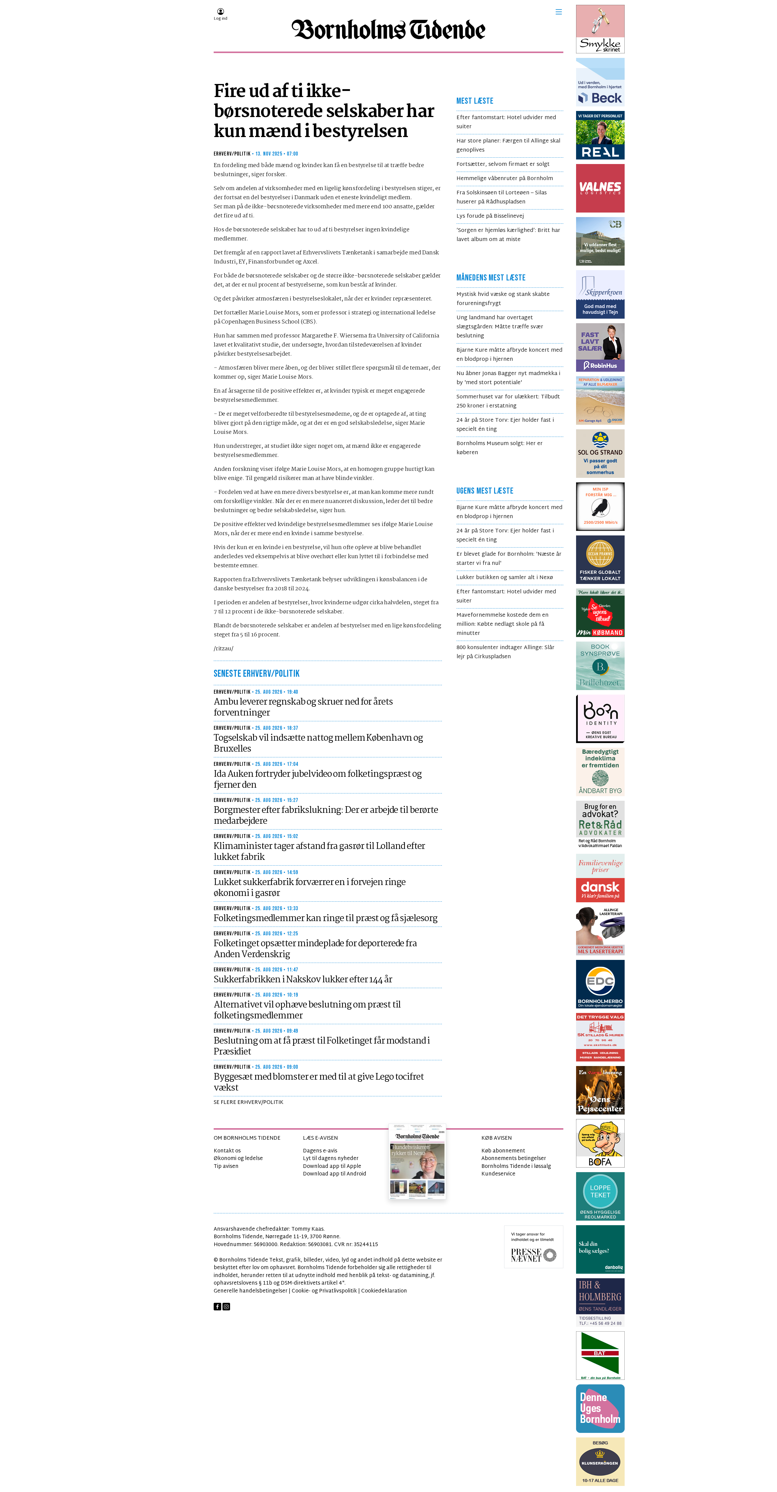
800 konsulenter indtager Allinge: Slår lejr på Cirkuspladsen (505, 652)
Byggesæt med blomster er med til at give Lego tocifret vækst (319, 1082)
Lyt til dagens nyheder (330, 1158)
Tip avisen (226, 1166)
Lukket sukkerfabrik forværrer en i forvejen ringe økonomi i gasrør (309, 888)
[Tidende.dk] (388, 29)
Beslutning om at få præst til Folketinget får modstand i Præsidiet (322, 1046)
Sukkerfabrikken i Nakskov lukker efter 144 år (303, 980)
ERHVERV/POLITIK (232, 154)
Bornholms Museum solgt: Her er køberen (499, 448)
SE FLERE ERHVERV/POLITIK (248, 1102)
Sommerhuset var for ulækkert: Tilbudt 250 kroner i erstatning (508, 401)
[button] (558, 11)
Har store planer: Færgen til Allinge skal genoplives (508, 145)
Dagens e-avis (320, 1151)
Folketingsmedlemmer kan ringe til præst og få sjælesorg (325, 918)
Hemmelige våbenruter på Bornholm (504, 179)
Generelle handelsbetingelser (250, 1291)
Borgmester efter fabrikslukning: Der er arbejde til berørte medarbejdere (326, 816)
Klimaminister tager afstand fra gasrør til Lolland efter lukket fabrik (319, 852)
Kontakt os (227, 1151)
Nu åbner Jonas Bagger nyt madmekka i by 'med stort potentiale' (508, 378)
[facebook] (217, 1306)
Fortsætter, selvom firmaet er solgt (503, 164)
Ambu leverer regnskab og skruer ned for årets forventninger (303, 707)
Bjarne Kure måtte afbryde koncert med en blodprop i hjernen (509, 354)
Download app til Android (334, 1174)
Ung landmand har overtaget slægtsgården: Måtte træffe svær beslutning (499, 327)
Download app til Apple (332, 1166)
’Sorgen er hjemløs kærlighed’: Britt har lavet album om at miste (508, 235)
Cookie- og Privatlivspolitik (324, 1291)
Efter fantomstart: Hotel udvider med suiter (506, 122)
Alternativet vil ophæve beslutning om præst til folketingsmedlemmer (307, 1010)
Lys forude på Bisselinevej (490, 216)
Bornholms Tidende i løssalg (516, 1166)
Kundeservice (498, 1174)
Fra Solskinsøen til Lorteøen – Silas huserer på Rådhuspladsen (501, 197)
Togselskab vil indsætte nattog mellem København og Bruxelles (318, 743)
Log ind (220, 18)
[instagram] (226, 1306)
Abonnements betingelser (513, 1158)
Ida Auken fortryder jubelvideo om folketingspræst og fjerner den (318, 780)
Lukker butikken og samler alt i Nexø (504, 578)
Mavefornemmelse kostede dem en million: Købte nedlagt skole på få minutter (502, 624)
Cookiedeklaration (384, 1291)
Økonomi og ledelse (238, 1158)
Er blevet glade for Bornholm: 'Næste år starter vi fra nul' (509, 558)
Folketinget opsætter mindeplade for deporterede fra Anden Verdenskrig (315, 949)
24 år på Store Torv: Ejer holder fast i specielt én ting (505, 424)
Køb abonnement (503, 1151)
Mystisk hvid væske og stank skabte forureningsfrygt (503, 299)
